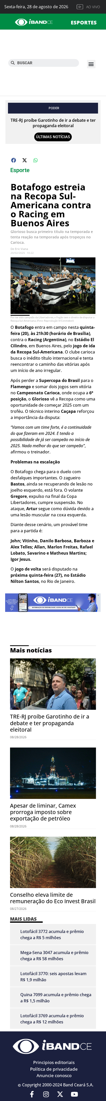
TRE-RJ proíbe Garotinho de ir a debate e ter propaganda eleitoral (53, 122)
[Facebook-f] (31, 1094)
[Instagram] (46, 1094)
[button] (91, 64)
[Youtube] (74, 1094)
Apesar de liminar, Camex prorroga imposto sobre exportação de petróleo (43, 812)
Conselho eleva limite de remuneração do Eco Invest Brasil (53, 898)
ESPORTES (84, 22)
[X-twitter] (60, 1094)
